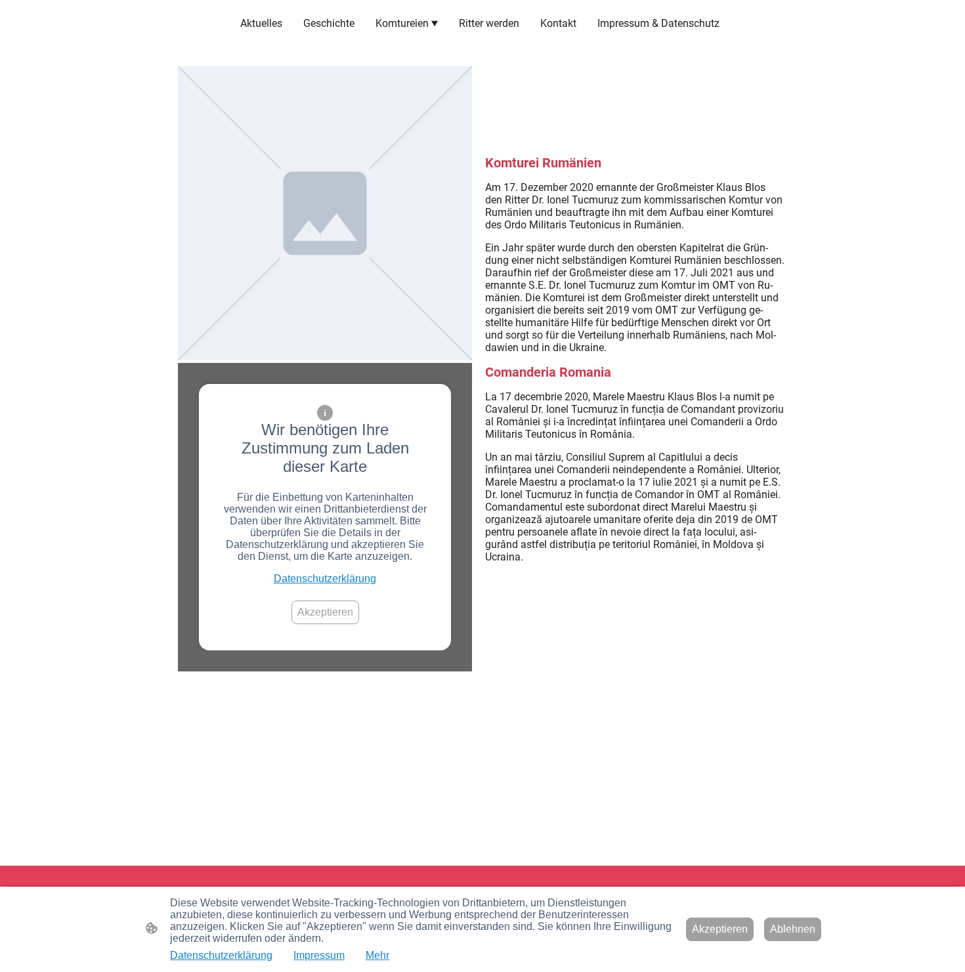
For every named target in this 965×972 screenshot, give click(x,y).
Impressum (319, 955)
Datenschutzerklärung (325, 578)
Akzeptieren (325, 612)
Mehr (377, 955)
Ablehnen (792, 929)
